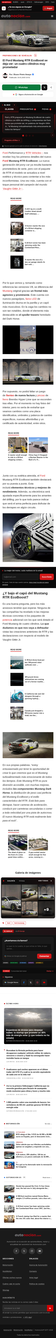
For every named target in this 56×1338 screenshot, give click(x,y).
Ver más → (48, 1124)
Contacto (33, 1271)
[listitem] (11, 901)
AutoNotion (7, 1271)
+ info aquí (27, 1317)
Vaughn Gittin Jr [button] (12, 188)
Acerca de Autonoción (38, 1265)
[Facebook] (16, 1251)
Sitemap (6, 1290)
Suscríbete (47, 577)
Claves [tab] (9, 109)
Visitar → (49, 971)
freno (5, 399)
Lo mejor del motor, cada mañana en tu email (23, 570)
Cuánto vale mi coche (11, 1284)
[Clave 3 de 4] (29, 135)
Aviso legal (33, 1278)
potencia (7, 619)
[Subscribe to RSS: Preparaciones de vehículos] (35, 55)
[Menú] (53, 16)
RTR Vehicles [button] (33, 152)
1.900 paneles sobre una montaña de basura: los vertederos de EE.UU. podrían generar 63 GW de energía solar (28, 1104)
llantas (10, 395)
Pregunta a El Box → (12, 140)
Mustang (7, 290)
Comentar (44, 956)
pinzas (41, 395)
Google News (12, 982)
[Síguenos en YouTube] (44, 982)
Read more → (47, 1177)
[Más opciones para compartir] (51, 87)
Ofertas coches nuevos (12, 1278)
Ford (5, 152)
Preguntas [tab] (27, 109)
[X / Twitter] (24, 1251)
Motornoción (8, 1265)
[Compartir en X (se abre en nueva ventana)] (44, 87)
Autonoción (8, 1330)
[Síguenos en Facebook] (24, 982)
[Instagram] (32, 1251)
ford (8, 923)
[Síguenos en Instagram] (37, 982)
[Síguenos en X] (30, 982)
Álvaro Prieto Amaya (22, 74)
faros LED (31, 298)
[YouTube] (40, 1251)
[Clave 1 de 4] (23, 135)
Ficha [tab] (46, 109)
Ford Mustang (19, 923)
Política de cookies (36, 1284)
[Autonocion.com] (15, 15)
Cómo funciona (43, 146)
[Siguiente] (53, 135)
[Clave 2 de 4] (26, 135)
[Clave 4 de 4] (33, 135)
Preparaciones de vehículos (17, 56)
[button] (45, 881)
